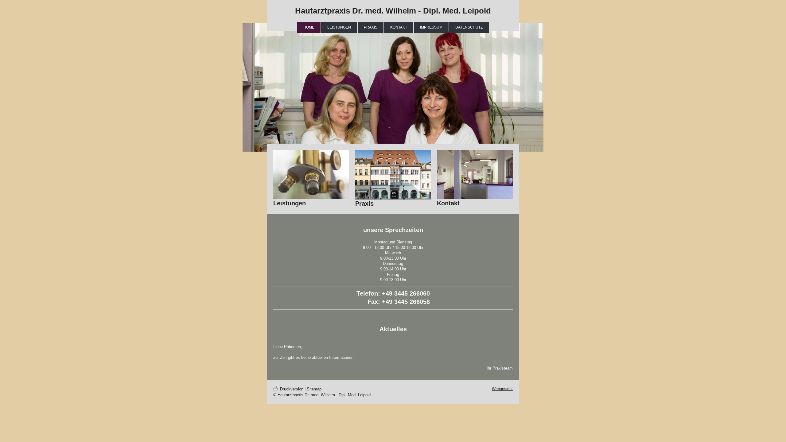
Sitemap (314, 389)
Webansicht (502, 388)
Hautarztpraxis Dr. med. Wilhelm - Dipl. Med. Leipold (393, 10)
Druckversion (292, 389)
